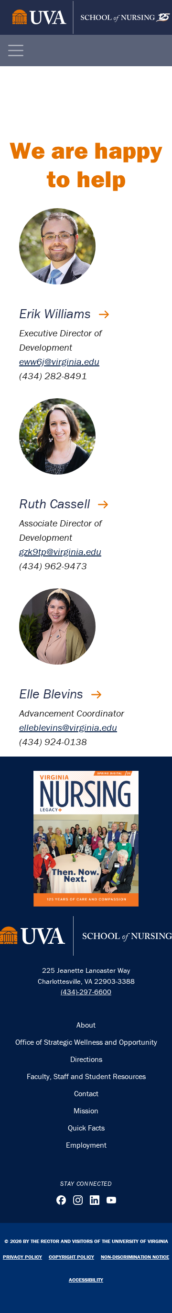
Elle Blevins (52, 694)
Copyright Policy (71, 1256)
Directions (86, 1059)
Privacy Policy (22, 1256)
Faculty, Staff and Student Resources (86, 1076)
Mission (86, 1110)
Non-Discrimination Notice (135, 1256)
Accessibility (86, 1279)
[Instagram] (78, 1200)
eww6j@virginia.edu (59, 361)
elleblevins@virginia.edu (68, 727)
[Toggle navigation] (16, 50)
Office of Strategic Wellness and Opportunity (86, 1042)
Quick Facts (86, 1127)
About (86, 1025)
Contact (86, 1093)
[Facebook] (61, 1200)
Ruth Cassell (56, 503)
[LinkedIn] (94, 1200)
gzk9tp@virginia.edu (60, 551)
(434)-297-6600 (86, 991)
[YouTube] (111, 1200)
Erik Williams (56, 313)
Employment (86, 1145)
